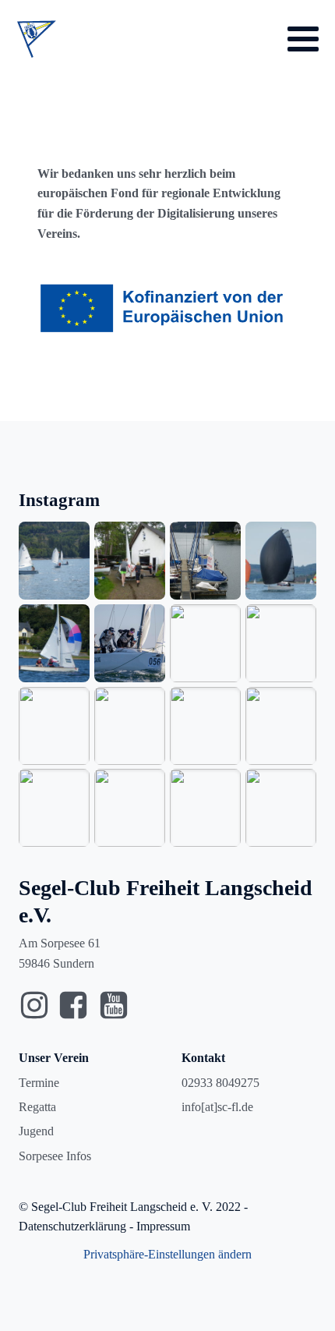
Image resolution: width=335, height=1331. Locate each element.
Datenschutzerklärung (72, 1226)
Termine (39, 1082)
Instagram (59, 500)
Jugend (36, 1131)
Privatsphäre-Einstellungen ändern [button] (167, 1254)
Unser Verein (54, 1057)
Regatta (37, 1106)
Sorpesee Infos (55, 1156)
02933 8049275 (220, 1082)
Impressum (163, 1226)
